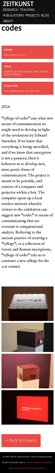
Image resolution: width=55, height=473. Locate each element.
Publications (13, 16)
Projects (32, 16)
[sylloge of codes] (27, 319)
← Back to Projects (21, 440)
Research (10, 10)
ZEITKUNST (18, 4)
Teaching (27, 10)
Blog (45, 16)
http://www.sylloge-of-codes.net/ (22, 91)
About (8, 21)
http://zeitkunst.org (14, 55)
